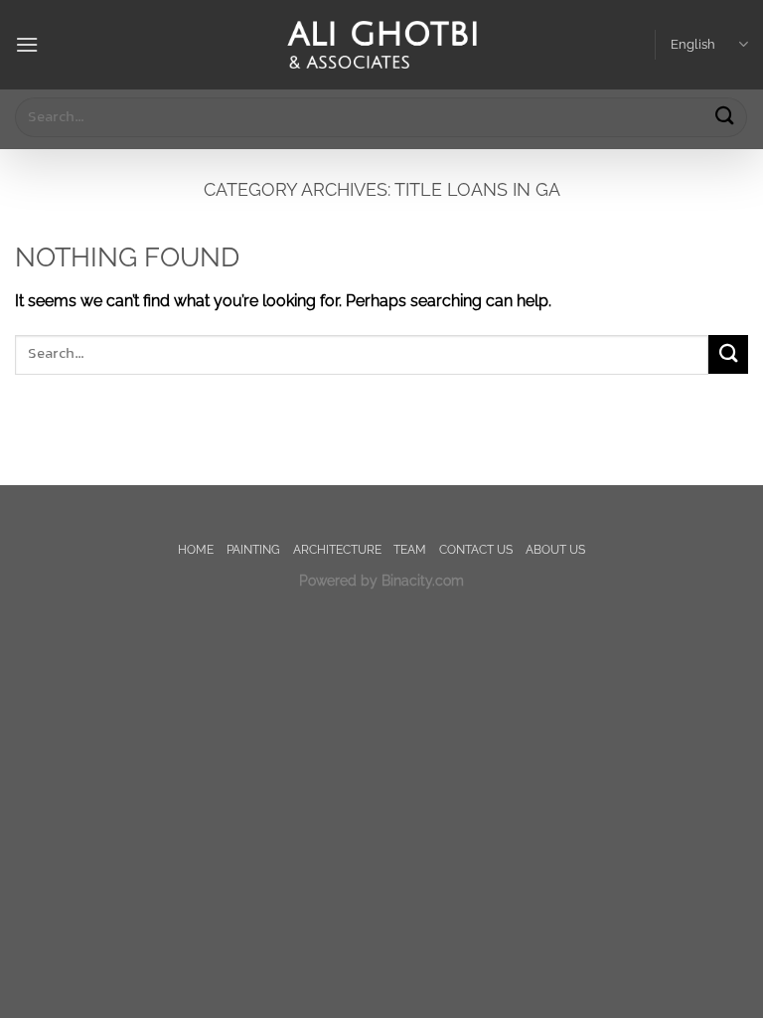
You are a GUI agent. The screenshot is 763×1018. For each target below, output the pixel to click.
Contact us (476, 549)
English (693, 44)
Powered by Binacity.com (381, 580)
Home (196, 549)
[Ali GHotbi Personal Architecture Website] (381, 45)
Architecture (337, 549)
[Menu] (27, 44)
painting (253, 549)
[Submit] (724, 116)
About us (555, 549)
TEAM (409, 549)
